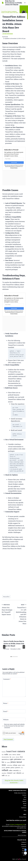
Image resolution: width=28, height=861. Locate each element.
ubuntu (18, 773)
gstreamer (18, 759)
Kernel (24, 803)
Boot (25, 797)
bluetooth (4, 751)
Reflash (24, 801)
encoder (13, 757)
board (9, 751)
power (8, 767)
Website (6, 719)
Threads (24, 850)
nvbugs (15, 765)
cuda (6, 754)
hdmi (23, 759)
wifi (6, 775)
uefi (23, 773)
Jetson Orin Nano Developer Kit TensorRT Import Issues (7, 609)
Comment (7, 679)
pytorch (17, 767)
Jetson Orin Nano (7, 33)
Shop (25, 810)
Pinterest (24, 853)
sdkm (11, 770)
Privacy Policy (22, 817)
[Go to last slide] (4, 647)
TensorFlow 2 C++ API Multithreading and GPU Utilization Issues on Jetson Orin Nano (21, 614)
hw (3, 762)
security (16, 770)
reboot (22, 767)
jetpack (8, 762)
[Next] (24, 647)
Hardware (23, 807)
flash (21, 757)
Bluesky (24, 848)
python (12, 767)
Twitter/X (23, 842)
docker (18, 754)
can (3, 754)
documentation (5, 757)
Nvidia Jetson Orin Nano (20, 793)
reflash (5, 770)
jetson (13, 762)
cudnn (10, 754)
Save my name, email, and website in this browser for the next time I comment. (14, 725)
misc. (4, 765)
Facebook (23, 846)
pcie (23, 765)
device (14, 754)
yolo (9, 775)
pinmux (3, 767)
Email (5, 711)
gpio (11, 759)
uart (14, 773)
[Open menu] (24, 3)
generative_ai (5, 759)
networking (9, 765)
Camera (24, 795)
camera (21, 751)
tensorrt (9, 773)
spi (20, 770)
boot (14, 751)
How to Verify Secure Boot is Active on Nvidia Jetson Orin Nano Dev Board (14, 643)
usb (3, 775)
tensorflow (6, 596)
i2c (5, 762)
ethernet (17, 757)
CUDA (24, 805)
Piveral (7, 649)
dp (10, 757)
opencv (20, 765)
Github (24, 855)
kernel (19, 762)
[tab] (12, 656)
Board (24, 799)
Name (5, 703)
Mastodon (23, 844)
